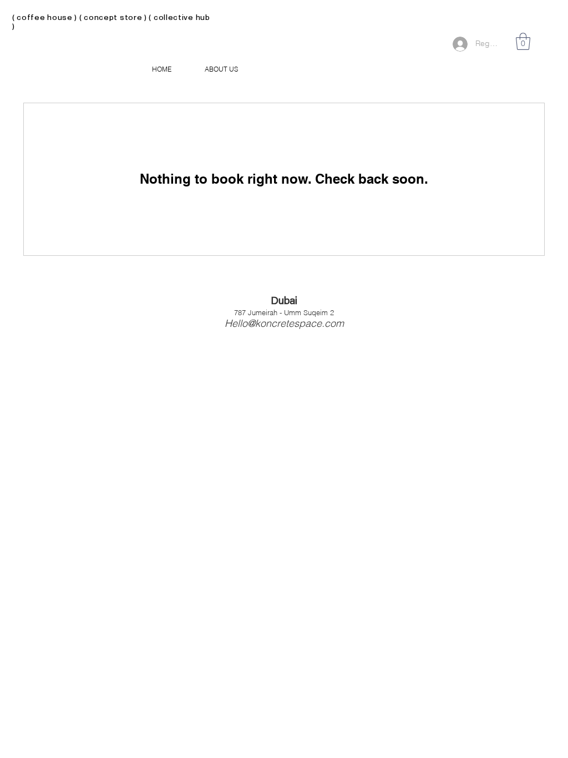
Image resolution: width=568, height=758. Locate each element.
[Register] (458, 44)
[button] (523, 41)
